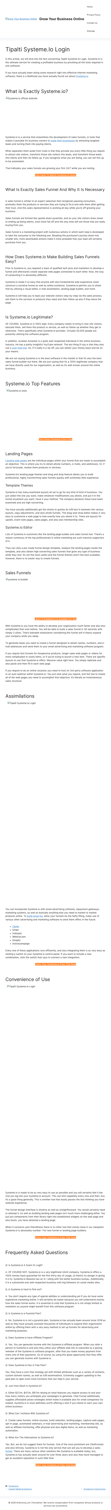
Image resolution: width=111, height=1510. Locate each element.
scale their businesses (63, 140)
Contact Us (92, 23)
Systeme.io (82, 76)
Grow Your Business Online (61, 19)
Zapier (15, 926)
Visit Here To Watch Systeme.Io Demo (55, 175)
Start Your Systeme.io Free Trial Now (55, 1465)
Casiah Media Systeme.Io (20, 1489)
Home (90, 6)
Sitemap (91, 31)
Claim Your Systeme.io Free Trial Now (55, 964)
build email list (35, 916)
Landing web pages (16, 460)
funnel (8, 1451)
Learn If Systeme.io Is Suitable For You (55, 619)
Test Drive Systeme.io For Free (55, 439)
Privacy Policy (93, 15)
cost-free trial (19, 348)
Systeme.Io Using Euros (95, 1489)
